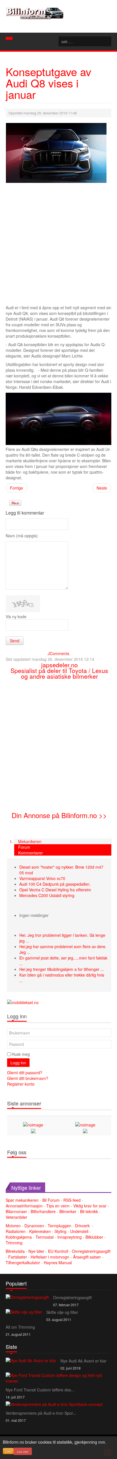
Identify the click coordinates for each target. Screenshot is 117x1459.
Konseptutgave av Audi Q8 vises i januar (48, 83)
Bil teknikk (89, 1211)
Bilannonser (16, 1211)
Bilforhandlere (43, 1211)
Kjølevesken (40, 1231)
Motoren (13, 1225)
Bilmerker (67, 1211)
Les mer (22, 1451)
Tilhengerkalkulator (23, 1262)
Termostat (44, 1237)
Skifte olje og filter (62, 1312)
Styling (60, 1231)
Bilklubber (94, 1237)
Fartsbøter (18, 1257)
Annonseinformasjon (24, 1206)
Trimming (14, 1242)
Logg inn (18, 1062)
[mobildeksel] (23, 1002)
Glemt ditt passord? (24, 1072)
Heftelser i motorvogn (50, 1257)
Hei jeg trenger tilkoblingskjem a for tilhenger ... (61, 969)
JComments (58, 653)
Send (14, 640)
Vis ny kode (16, 616)
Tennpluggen (59, 1225)
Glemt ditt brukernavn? (27, 1078)
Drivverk (83, 1225)
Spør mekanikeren (22, 1200)
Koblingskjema (19, 1237)
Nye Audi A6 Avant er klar (83, 1361)
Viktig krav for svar (89, 1206)
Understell (79, 1231)
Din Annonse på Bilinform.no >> (59, 815)
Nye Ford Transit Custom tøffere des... (40, 1390)
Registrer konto (21, 1084)
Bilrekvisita (15, 1251)
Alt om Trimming (20, 1327)
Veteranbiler (16, 1217)
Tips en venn (58, 1206)
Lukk (8, 1451)
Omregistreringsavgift (91, 1251)
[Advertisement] (58, 244)
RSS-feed (72, 1200)
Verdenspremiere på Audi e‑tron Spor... (41, 1413)
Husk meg (21, 1054)
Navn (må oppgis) (22, 535)
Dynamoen (34, 1225)
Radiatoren (16, 1231)
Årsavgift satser (87, 1257)
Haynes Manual (58, 1262)
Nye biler (36, 1251)
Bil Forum (51, 1200)
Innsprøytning (69, 1237)
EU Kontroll (58, 1251)
